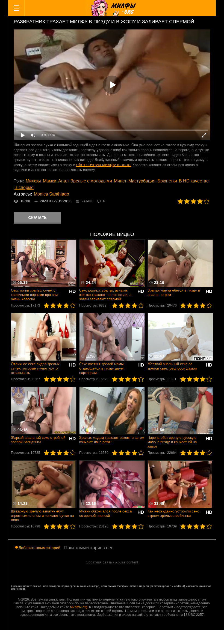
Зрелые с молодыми (91, 181)
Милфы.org (78, 607)
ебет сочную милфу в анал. (103, 164)
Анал (63, 181)
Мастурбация (141, 181)
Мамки (49, 181)
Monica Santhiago (51, 194)
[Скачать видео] (37, 218)
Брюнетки (167, 181)
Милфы (33, 181)
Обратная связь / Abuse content (112, 562)
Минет (120, 181)
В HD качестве (194, 181)
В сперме (24, 187)
